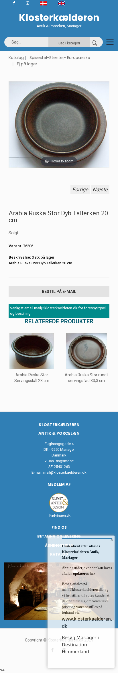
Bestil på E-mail (59, 291)
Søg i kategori (69, 43)
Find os (59, 527)
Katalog (16, 57)
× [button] (111, 539)
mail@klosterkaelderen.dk (64, 472)
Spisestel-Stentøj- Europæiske (60, 57)
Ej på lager (27, 64)
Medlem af (59, 484)
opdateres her (83, 573)
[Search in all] (94, 42)
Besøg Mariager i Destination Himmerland (80, 644)
